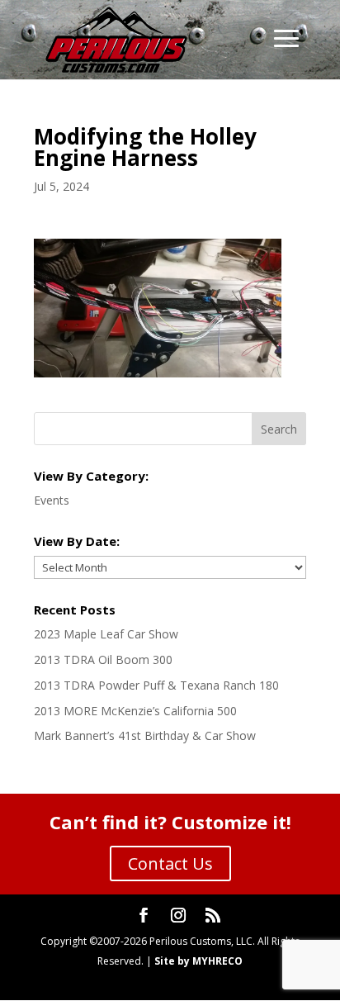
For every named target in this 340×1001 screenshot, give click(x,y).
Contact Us (170, 863)
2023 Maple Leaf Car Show (106, 634)
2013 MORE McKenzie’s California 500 (135, 711)
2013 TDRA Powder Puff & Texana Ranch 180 (156, 685)
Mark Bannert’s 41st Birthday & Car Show (145, 735)
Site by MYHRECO (198, 961)
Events (51, 500)
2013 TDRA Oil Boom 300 (103, 659)
